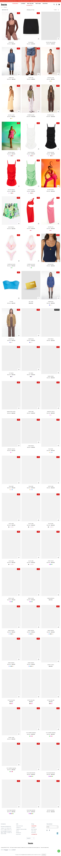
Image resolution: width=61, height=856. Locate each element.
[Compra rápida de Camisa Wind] (38, 408)
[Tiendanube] (4, 850)
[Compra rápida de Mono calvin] (58, 557)
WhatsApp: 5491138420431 (6, 826)
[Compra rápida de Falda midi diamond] (38, 769)
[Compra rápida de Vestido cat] (38, 223)
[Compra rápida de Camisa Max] (19, 74)
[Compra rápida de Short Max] (38, 74)
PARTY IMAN (38, 3)
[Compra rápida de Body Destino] (58, 261)
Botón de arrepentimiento (45, 847)
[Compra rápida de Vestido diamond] (58, 807)
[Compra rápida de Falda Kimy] (58, 445)
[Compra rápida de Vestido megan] (19, 149)
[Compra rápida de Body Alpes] (19, 39)
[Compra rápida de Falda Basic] (38, 39)
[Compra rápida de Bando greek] (58, 373)
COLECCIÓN (15, 3)
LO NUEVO (23, 3)
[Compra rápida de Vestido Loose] (58, 74)
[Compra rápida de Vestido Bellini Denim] (58, 39)
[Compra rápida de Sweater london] (58, 408)
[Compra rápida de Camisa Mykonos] (58, 595)
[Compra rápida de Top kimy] (19, 298)
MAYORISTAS (18, 832)
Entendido (43, 854)
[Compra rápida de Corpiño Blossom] (38, 261)
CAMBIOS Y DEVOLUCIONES (21, 829)
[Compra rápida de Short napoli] (19, 223)
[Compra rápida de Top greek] (19, 369)
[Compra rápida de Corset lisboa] (58, 661)
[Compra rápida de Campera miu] (58, 298)
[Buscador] (54, 4)
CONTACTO (18, 827)
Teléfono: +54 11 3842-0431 (6, 828)
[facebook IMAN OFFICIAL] (49, 830)
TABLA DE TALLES (19, 826)
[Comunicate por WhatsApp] (58, 851)
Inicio (2, 7)
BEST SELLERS (30, 3)
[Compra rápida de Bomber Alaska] (38, 111)
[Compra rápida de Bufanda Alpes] (58, 111)
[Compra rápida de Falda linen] (19, 520)
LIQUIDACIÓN (29, 5)
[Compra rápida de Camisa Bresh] (38, 442)
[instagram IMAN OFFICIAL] (47, 830)
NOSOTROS (45, 3)
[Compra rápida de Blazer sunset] (58, 186)
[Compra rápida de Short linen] (58, 483)
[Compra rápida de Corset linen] (19, 734)
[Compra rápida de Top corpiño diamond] (38, 729)
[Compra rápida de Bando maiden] (19, 627)
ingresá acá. (38, 847)
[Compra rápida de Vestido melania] (19, 697)
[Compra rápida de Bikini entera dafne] (19, 408)
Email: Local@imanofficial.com (6, 829)
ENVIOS (17, 831)
